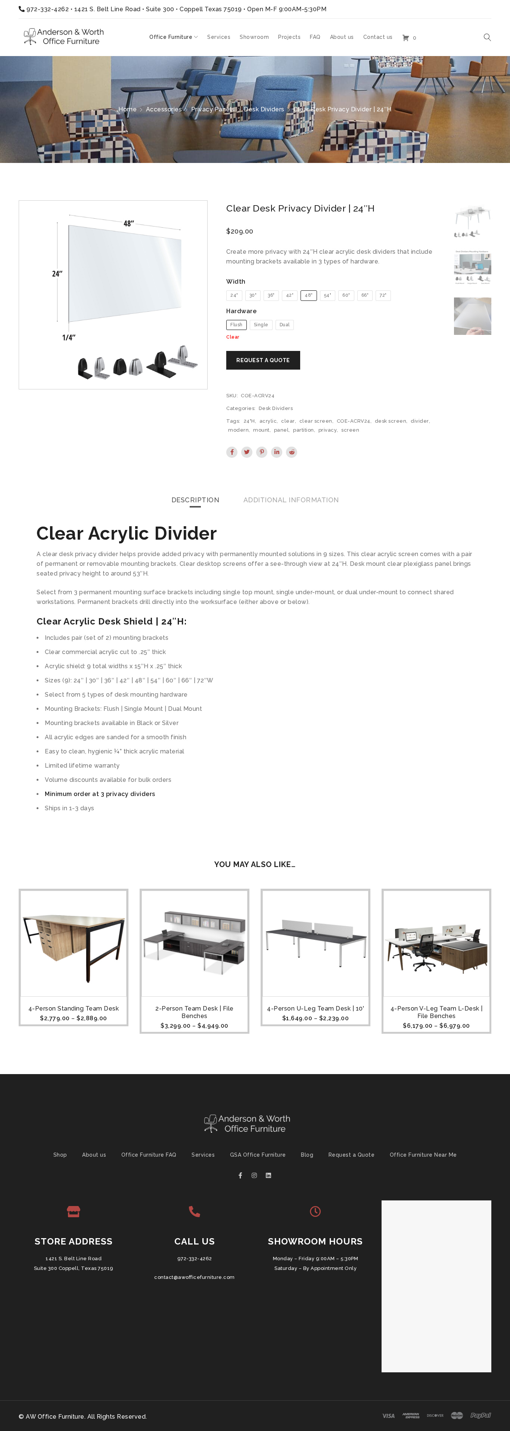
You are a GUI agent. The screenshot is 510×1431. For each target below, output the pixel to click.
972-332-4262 (48, 9)
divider (420, 421)
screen (350, 430)
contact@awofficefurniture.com (194, 1277)
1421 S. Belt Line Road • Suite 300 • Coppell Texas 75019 (158, 9)
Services (203, 1155)
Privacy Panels (213, 109)
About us (94, 1155)
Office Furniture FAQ (149, 1155)
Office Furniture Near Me (423, 1155)
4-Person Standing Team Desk (73, 1008)
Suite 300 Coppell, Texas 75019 (73, 1268)
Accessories (164, 109)
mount (261, 430)
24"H (249, 421)
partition (303, 430)
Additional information (291, 500)
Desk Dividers (264, 109)
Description (195, 500)
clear (288, 421)
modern (238, 430)
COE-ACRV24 (353, 421)
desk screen (391, 421)
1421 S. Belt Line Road (74, 1258)
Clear (232, 337)
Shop (60, 1155)
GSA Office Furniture (258, 1155)
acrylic (268, 421)
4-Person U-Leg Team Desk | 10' (315, 1008)
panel (281, 430)
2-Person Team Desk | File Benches (194, 1012)
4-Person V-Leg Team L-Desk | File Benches (437, 1012)
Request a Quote (352, 1155)
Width (236, 281)
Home (127, 109)
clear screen (315, 421)
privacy (327, 430)
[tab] (195, 500)
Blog (307, 1155)
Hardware (241, 311)
